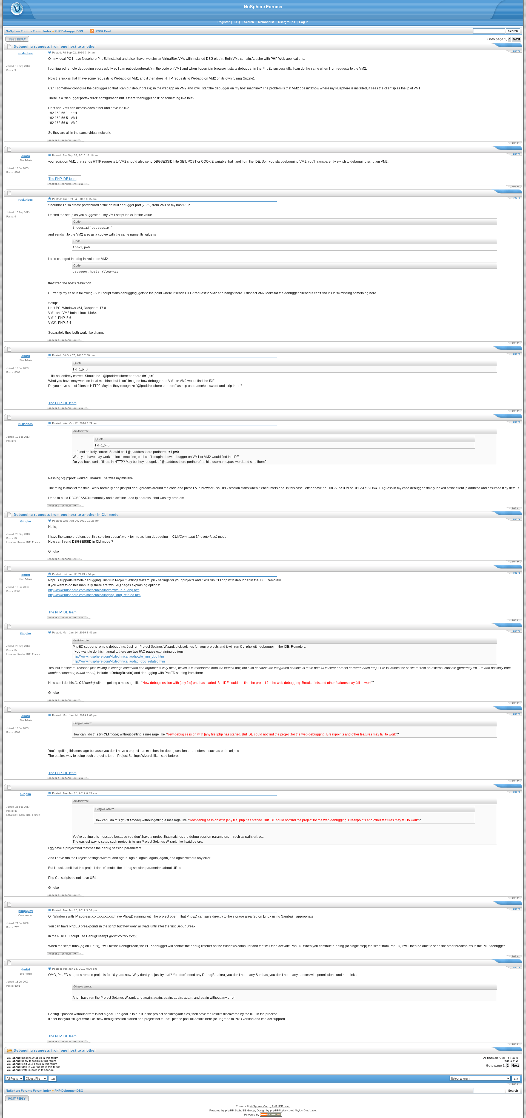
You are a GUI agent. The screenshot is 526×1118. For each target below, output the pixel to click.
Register (224, 22)
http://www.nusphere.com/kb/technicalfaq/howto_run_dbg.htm (93, 590)
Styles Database (305, 1110)
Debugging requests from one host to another (55, 1050)
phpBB (229, 1110)
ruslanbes (25, 53)
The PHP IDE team (62, 179)
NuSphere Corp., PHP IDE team (270, 1106)
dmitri (25, 156)
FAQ (237, 22)
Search (249, 22)
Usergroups (286, 22)
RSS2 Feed (103, 31)
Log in (303, 22)
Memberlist (266, 22)
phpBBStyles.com (281, 1110)
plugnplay (25, 911)
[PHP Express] (271, 1114)
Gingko (25, 521)
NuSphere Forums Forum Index (28, 31)
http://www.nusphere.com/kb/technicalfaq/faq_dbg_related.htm (94, 595)
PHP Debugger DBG (69, 31)
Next (516, 39)
